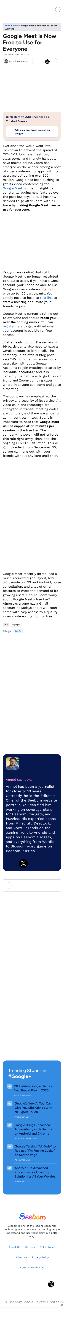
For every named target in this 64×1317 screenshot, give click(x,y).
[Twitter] (23, 863)
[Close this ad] (61, 1305)
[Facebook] (41, 61)
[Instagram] (20, 1284)
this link (46, 297)
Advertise (21, 1257)
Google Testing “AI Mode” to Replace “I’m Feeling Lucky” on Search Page (35, 1150)
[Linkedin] (10, 863)
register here (12, 326)
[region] (32, 1312)
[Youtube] (28, 1284)
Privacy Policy (40, 1257)
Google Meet (12, 188)
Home (7, 25)
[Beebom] (14, 9)
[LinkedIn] (35, 61)
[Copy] (53, 61)
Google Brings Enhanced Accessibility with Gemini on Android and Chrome (33, 1129)
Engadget (16, 624)
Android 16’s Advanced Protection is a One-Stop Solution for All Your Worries (35, 1172)
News (16, 25)
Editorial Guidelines (32, 1267)
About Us (14, 1247)
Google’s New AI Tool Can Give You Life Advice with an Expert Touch (33, 1108)
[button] (50, 9)
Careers (30, 1247)
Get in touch (47, 1247)
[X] (47, 61)
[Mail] (43, 1284)
